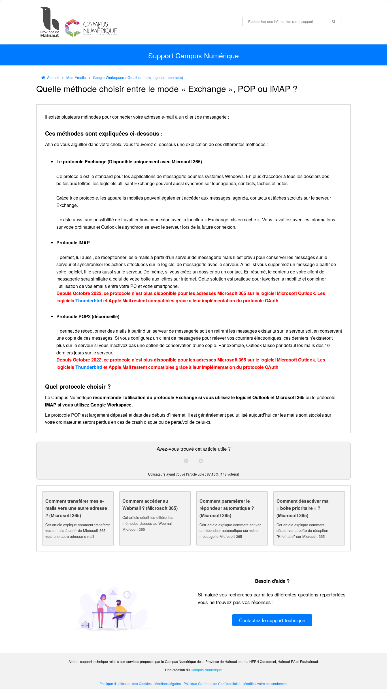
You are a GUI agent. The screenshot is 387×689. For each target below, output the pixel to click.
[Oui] (186, 461)
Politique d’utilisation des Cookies (125, 683)
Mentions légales (167, 683)
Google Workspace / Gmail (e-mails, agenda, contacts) (138, 77)
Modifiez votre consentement (265, 683)
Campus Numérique (206, 669)
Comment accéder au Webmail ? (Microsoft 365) (150, 505)
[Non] (201, 461)
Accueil (53, 77)
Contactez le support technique (272, 620)
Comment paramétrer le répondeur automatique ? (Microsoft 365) (226, 508)
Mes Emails (76, 77)
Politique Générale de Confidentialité (212, 683)
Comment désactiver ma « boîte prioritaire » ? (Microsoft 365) (303, 508)
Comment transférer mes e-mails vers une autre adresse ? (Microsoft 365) (76, 508)
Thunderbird (88, 300)
